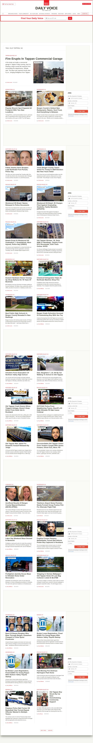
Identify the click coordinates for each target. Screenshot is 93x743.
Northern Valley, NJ (11, 149)
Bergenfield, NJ (10, 259)
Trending (54, 13)
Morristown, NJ (10, 89)
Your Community (24, 13)
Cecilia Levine (9, 82)
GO (70, 18)
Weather (61, 13)
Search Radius (71, 105)
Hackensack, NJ (41, 89)
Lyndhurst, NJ (9, 484)
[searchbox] (10, 4)
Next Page (43, 730)
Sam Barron (40, 515)
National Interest (44, 13)
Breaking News (13, 13)
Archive (50, 730)
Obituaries (68, 13)
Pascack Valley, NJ (10, 184)
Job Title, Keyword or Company (75, 96)
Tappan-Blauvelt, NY (11, 55)
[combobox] (9, 4)
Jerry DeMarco (41, 288)
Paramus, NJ (8, 689)
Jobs (78, 13)
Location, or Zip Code (72, 100)
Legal (74, 13)
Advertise (85, 13)
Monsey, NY (40, 614)
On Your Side (34, 13)
